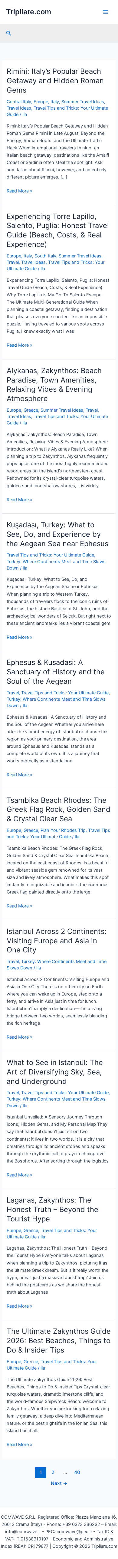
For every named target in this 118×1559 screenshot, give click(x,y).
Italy (55, 101)
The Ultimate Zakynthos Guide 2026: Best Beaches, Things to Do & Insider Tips (59, 1340)
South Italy (45, 256)
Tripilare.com (28, 11)
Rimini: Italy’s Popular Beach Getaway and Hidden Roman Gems (55, 80)
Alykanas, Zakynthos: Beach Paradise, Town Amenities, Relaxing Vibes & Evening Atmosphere (54, 384)
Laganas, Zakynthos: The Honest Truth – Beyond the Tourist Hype (52, 1209)
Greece (31, 410)
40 (77, 1472)
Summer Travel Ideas (82, 101)
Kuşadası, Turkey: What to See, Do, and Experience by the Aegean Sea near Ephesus (57, 534)
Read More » (19, 191)
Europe (41, 101)
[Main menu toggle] (105, 12)
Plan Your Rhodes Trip (63, 830)
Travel (13, 262)
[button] (8, 33)
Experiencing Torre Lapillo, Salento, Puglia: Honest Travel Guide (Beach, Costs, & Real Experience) (58, 230)
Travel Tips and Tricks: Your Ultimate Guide (50, 555)
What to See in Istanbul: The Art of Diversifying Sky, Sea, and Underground (55, 1072)
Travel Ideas (19, 108)
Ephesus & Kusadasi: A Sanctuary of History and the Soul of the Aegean (56, 672)
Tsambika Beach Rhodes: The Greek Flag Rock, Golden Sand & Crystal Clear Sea (58, 809)
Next (59, 1483)
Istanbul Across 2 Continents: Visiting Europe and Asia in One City (57, 941)
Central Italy (19, 101)
